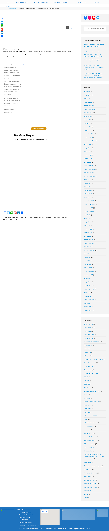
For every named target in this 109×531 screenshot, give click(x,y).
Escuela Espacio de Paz (91, 391)
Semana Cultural (89, 480)
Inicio (32, 54)
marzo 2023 (88, 190)
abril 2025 (87, 123)
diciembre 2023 (89, 165)
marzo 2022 (88, 229)
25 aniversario (88, 324)
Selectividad (88, 476)
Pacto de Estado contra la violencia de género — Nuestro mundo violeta (94, 457)
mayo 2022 (87, 222)
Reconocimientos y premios (11, 219)
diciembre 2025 (89, 105)
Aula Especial (88, 338)
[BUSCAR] (85, 29)
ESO (14, 54)
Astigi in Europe (89, 334)
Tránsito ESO (88, 490)
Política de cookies (60, 528)
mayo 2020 (87, 282)
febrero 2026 (88, 102)
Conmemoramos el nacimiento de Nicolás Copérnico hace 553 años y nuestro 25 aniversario (94, 75)
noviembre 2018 (89, 299)
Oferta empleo (89, 447)
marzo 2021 (87, 264)
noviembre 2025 (89, 109)
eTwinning (87, 398)
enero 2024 (88, 162)
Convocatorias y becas (59, 51)
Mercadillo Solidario (90, 437)
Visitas (86, 497)
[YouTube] (93, 17)
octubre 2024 (88, 137)
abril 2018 (87, 303)
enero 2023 (87, 197)
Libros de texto (89, 426)
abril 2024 (87, 151)
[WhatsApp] (2, 26)
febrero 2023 (88, 194)
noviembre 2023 (89, 169)
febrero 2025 (88, 130)
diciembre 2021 (89, 239)
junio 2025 (87, 116)
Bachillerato (21, 51)
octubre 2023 (88, 172)
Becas (86, 349)
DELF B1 (86, 380)
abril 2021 (87, 261)
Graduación (87, 412)
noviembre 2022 (89, 204)
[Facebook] (85, 17)
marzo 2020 (88, 285)
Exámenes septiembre (91, 401)
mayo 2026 (87, 95)
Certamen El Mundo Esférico (34, 51)
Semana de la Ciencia (91, 483)
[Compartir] (2, 36)
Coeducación (48, 51)
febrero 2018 (88, 310)
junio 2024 (87, 144)
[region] (38, 28)
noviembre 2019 (89, 289)
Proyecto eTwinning (90, 473)
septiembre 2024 (89, 141)
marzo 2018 (88, 306)
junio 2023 (87, 179)
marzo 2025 (88, 127)
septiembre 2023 (89, 176)
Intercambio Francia (90, 423)
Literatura (87, 430)
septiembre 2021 (89, 250)
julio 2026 (87, 91)
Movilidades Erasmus (90, 440)
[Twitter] (97, 17)
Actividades (6, 51)
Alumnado (14, 51)
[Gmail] (2, 29)
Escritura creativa (44, 217)
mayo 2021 (87, 257)
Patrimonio (87, 462)
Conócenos (48, 528)
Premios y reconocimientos (43, 54)
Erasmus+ (87, 387)
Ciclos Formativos (89, 363)
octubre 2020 (88, 275)
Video (86, 494)
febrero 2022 (88, 232)
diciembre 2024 (89, 134)
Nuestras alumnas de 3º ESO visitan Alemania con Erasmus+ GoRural (94, 68)
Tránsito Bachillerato (90, 487)
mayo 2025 (87, 120)
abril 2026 (87, 98)
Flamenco (87, 408)
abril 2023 (87, 187)
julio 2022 (87, 215)
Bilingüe (86, 356)
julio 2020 (87, 278)
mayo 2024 (87, 148)
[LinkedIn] (2, 32)
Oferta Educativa (89, 444)
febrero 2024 (88, 158)
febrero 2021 (88, 268)
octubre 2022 (88, 208)
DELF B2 (87, 384)
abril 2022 (87, 225)
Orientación (88, 451)
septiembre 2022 (89, 211)
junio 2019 (87, 292)
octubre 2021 (88, 247)
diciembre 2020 (89, 271)
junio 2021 (87, 254)
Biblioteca (87, 352)
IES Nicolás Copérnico (23, 54)
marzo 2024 (88, 155)
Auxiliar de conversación (92, 342)
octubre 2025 (88, 113)
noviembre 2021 (89, 243)
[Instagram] (89, 17)
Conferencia (88, 370)
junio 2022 (87, 218)
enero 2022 (87, 236)
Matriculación (88, 433)
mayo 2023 (87, 183)
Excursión (87, 405)
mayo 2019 (87, 296)
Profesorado (88, 469)
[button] (6, 27)
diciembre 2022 (89, 201)
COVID (86, 377)
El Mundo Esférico (32, 217)
